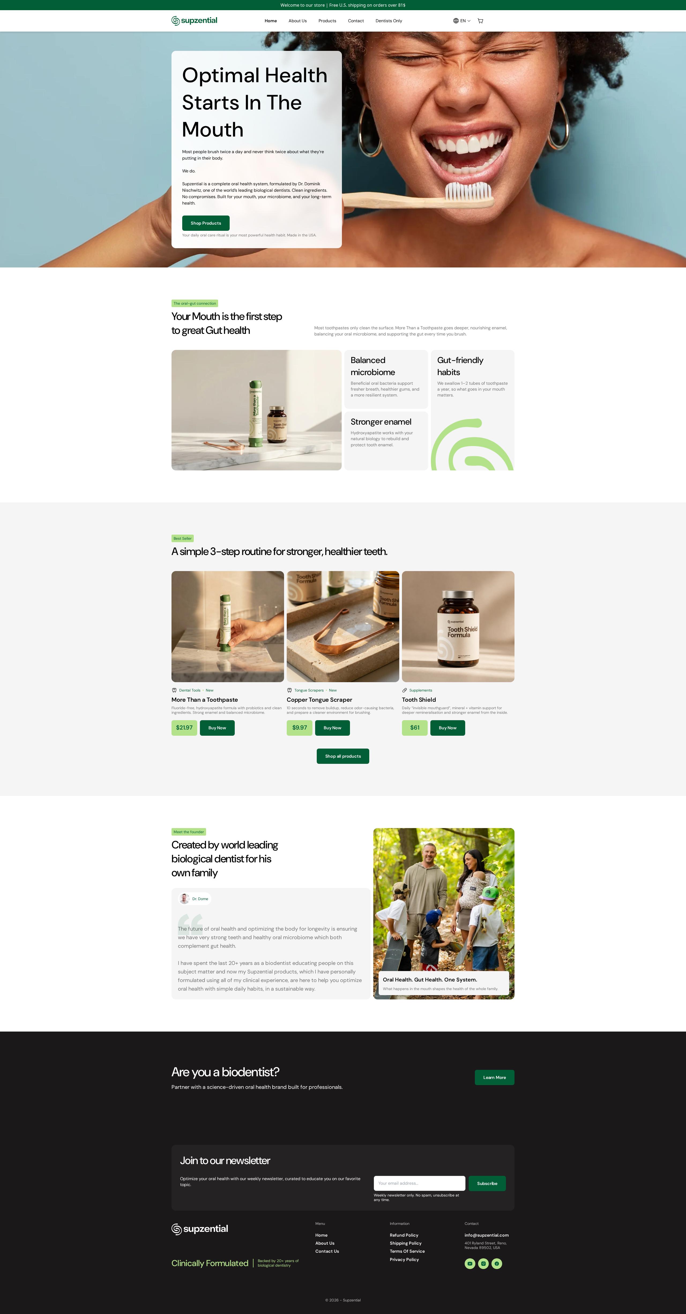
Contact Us (327, 1251)
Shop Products (206, 223)
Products (327, 21)
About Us (298, 21)
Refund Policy (404, 1235)
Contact (356, 21)
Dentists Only (389, 21)
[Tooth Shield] (458, 653)
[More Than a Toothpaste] (228, 653)
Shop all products (343, 756)
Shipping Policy (406, 1243)
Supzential (352, 1300)
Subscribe (487, 1183)
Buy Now (217, 728)
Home (271, 21)
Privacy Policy (404, 1259)
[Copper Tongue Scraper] (343, 653)
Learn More (494, 1077)
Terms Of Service (407, 1251)
